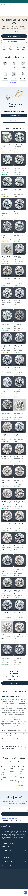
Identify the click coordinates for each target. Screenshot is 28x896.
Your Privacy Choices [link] (12, 875)
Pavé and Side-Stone (14, 777)
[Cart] (22, 4)
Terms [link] (19, 820)
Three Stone (13, 780)
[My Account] (19, 4)
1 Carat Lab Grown (21, 770)
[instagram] (15, 866)
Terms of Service (21, 875)
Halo (11, 774)
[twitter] (10, 866)
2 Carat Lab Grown (21, 774)
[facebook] (2, 866)
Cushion (3, 775)
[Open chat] (25, 892)
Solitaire (12, 771)
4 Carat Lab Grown (21, 782)
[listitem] (14, 843)
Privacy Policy (4, 875)
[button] (14, 696)
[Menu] (26, 4)
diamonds (4, 701)
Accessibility (3, 877)
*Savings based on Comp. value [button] (13, 877)
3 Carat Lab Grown (21, 778)
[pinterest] (6, 866)
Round (3, 770)
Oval (2, 772)
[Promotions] (15, 4)
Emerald (3, 777)
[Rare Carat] (5, 4)
